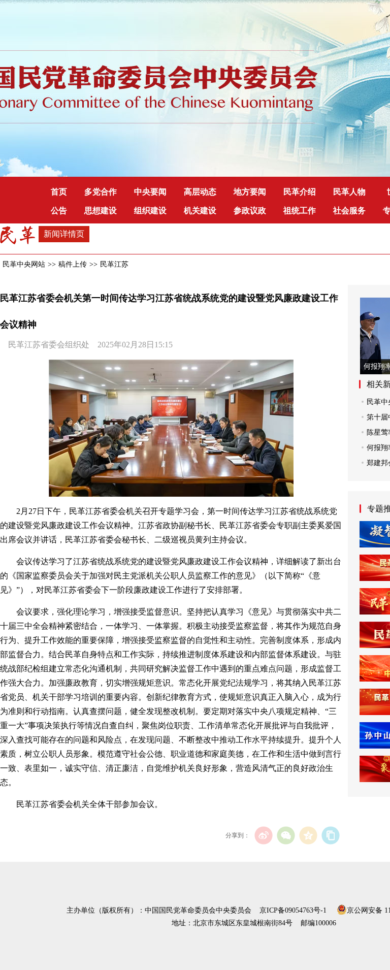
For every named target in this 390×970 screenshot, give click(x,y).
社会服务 (349, 210)
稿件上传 (72, 264)
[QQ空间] (308, 835)
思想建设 (100, 210)
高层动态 (200, 191)
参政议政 (250, 210)
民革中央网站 (24, 264)
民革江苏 (114, 264)
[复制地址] (330, 835)
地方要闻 (250, 191)
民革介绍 (299, 191)
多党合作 (100, 191)
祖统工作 (299, 210)
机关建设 (200, 210)
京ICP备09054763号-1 (293, 910)
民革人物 (349, 191)
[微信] (286, 835)
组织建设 (150, 210)
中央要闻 (150, 191)
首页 (59, 191)
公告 (59, 210)
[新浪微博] (263, 835)
